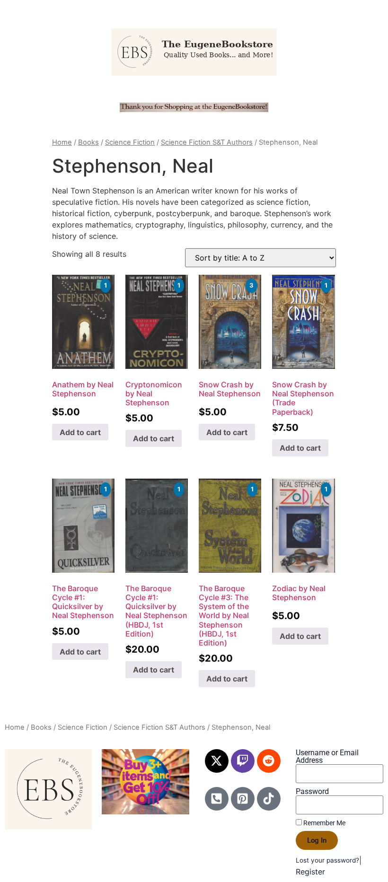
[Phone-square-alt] (217, 799)
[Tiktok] (269, 799)
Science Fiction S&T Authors (207, 142)
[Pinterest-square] (243, 799)
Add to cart (80, 432)
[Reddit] (269, 761)
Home (62, 142)
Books (88, 142)
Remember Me (323, 823)
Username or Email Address (327, 756)
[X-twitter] (217, 761)
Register (310, 871)
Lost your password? (327, 860)
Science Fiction (130, 142)
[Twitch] (243, 761)
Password (312, 791)
